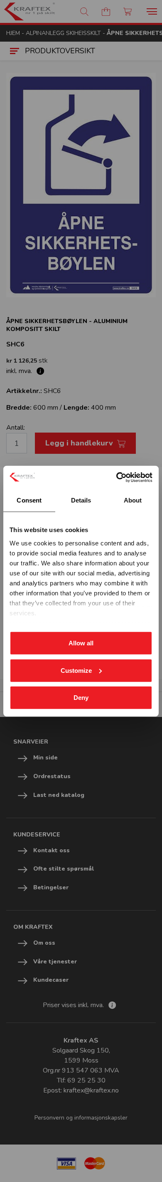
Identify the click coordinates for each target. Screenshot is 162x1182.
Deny (81, 697)
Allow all (81, 643)
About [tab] (133, 500)
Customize (76, 670)
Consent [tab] (29, 500)
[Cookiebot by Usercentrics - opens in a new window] (116, 477)
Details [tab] (81, 500)
